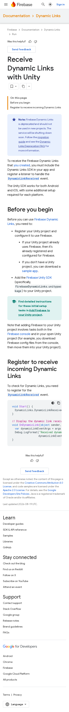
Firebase (12, 29)
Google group (11, 614)
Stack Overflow (12, 609)
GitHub (7, 547)
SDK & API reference (14, 529)
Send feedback (21, 49)
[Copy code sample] (59, 403)
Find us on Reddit (13, 569)
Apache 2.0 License (14, 490)
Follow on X (9, 575)
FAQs (6, 632)
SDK (39, 278)
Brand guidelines (12, 626)
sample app (30, 271)
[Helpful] (30, 41)
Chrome (8, 662)
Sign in (60, 4)
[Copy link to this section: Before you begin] (56, 210)
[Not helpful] (35, 41)
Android (8, 656)
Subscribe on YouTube (15, 581)
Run (14, 34)
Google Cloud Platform (16, 673)
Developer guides (13, 523)
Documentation (16, 16)
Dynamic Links (48, 16)
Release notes (11, 620)
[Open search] (43, 4)
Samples (8, 535)
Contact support (12, 603)
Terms (6, 694)
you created (22, 165)
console (18, 334)
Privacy (17, 694)
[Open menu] (6, 4)
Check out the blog (14, 563)
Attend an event (12, 587)
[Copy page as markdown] (23, 86)
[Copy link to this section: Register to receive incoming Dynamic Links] (24, 376)
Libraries (8, 541)
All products (10, 679)
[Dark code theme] (53, 403)
